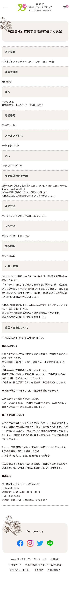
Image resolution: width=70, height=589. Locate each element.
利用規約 (39, 569)
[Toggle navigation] (5, 7)
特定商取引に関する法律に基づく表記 (43, 564)
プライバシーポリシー (20, 569)
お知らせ (55, 559)
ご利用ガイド (15, 564)
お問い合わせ (54, 569)
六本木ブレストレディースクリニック (29, 559)
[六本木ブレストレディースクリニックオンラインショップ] (34, 7)
